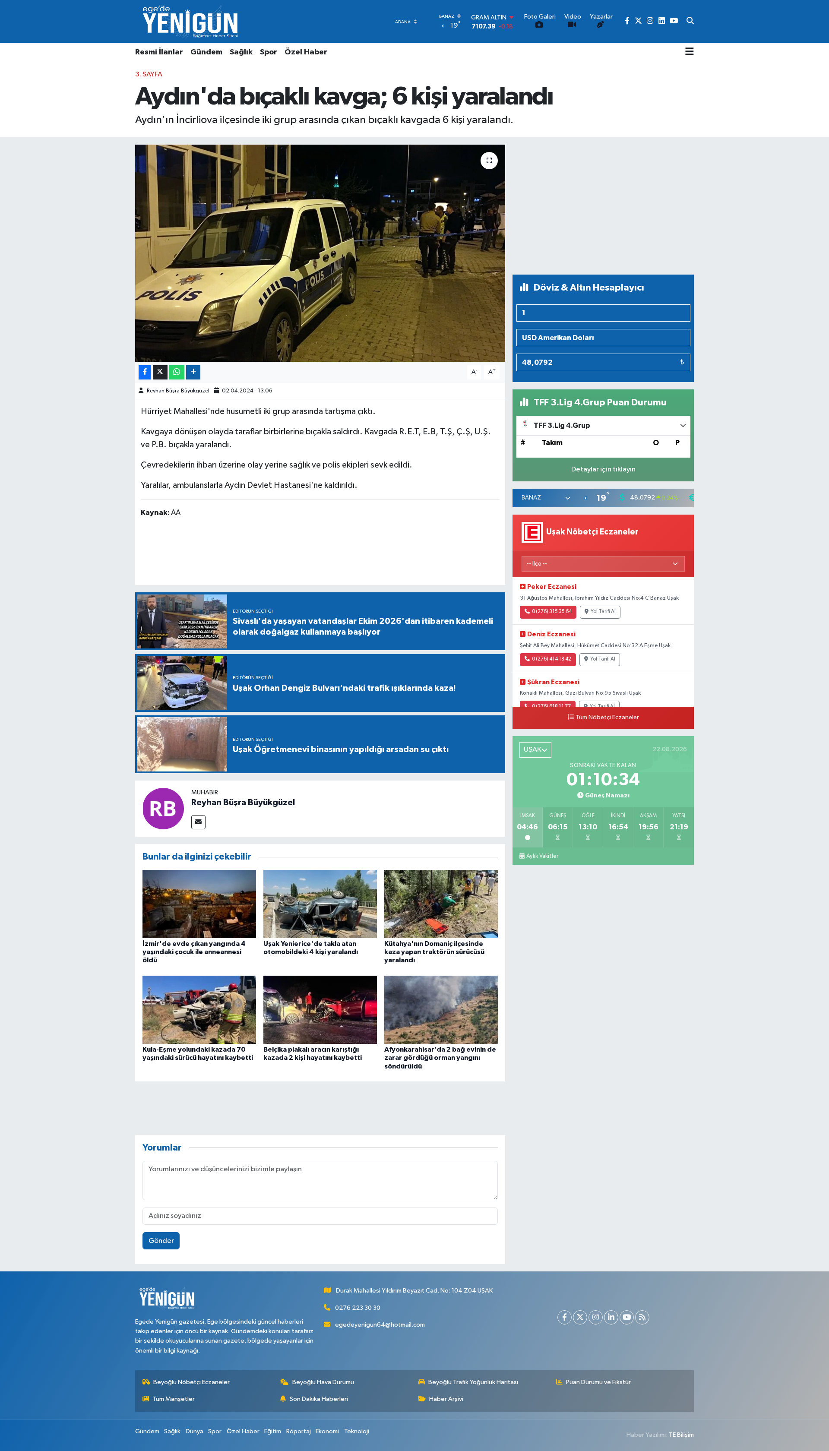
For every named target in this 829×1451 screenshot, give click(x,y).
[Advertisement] (603, 206)
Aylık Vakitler (542, 856)
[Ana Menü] (689, 52)
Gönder (161, 1241)
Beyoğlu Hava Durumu (323, 1382)
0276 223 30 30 (357, 1308)
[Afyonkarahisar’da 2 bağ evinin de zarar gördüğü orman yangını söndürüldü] (441, 1009)
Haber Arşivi (446, 1399)
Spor (268, 52)
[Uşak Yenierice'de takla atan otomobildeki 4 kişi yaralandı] (320, 903)
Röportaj (298, 1431)
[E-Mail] (198, 822)
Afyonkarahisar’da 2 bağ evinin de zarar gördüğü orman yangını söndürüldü (440, 1057)
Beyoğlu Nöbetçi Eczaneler (191, 1382)
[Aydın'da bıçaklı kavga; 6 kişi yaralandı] (320, 253)
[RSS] (642, 1317)
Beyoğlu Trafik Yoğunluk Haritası (473, 1382)
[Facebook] (564, 1317)
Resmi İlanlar (159, 52)
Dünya (194, 1431)
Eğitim (272, 1431)
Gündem (206, 52)
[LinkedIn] (611, 1317)
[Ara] (690, 21)
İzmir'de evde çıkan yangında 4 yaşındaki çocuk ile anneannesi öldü (194, 952)
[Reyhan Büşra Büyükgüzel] (163, 808)
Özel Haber (306, 52)
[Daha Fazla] (193, 372)
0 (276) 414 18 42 (551, 659)
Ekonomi (327, 1431)
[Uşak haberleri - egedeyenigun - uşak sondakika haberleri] (191, 21)
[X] (580, 1317)
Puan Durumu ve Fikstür (598, 1382)
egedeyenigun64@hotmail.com (380, 1324)
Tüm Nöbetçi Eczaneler (607, 717)
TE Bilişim (681, 1435)
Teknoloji (356, 1431)
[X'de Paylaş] (160, 372)
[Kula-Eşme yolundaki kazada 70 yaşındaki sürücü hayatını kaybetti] (199, 1009)
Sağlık (241, 52)
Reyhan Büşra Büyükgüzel (178, 391)
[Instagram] (596, 1317)
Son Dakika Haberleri (319, 1399)
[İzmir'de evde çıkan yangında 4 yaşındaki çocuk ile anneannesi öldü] (199, 903)
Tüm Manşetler (173, 1399)
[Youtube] (627, 1317)
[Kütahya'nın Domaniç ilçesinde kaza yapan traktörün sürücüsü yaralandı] (441, 903)
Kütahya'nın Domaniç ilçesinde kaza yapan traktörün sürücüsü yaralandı (434, 952)
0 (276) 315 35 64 (552, 611)
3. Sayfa (148, 74)
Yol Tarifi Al (603, 611)
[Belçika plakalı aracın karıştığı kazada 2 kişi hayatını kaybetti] (320, 1009)
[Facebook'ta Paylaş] (145, 372)
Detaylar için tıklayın (603, 469)
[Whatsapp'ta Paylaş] (176, 372)
